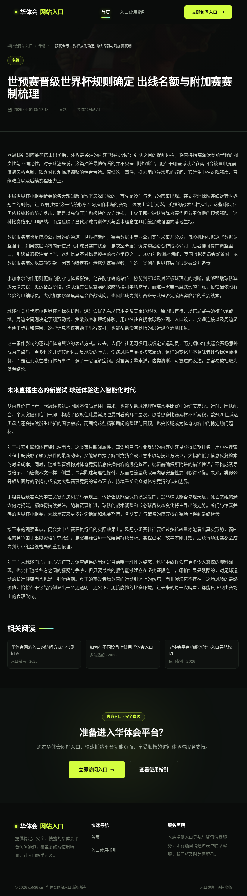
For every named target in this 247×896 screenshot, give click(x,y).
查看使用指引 (153, 769)
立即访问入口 (204, 12)
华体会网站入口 (20, 46)
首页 (105, 12)
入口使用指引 (133, 12)
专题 (41, 46)
